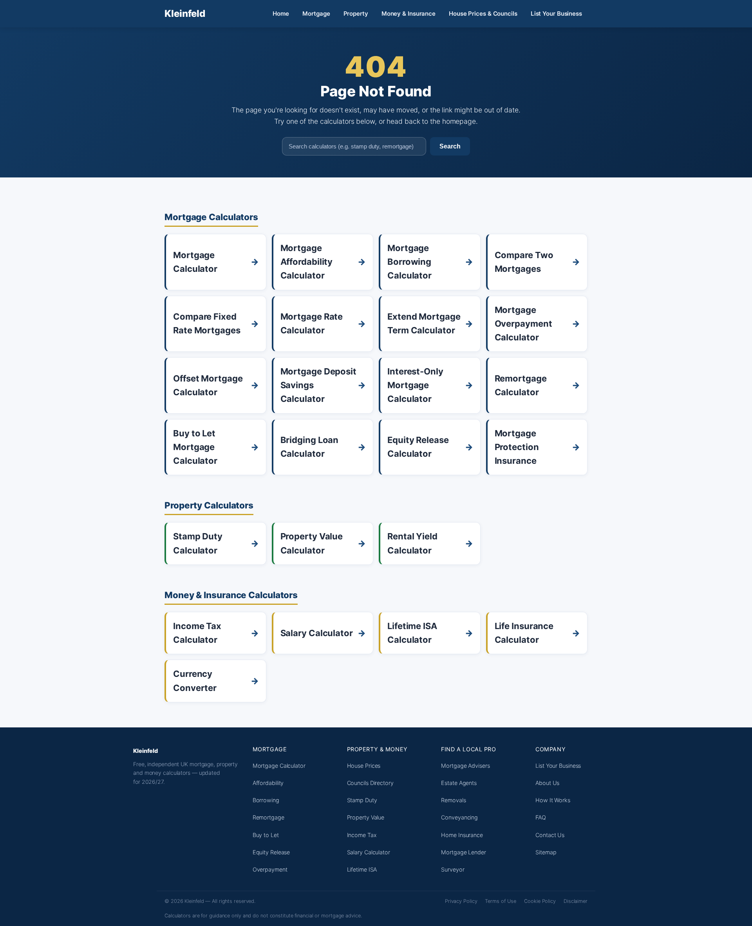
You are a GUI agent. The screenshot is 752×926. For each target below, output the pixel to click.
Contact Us (549, 835)
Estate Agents (459, 783)
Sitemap (545, 852)
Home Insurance (462, 835)
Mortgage (316, 13)
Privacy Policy (461, 901)
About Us (547, 783)
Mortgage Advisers (465, 765)
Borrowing (266, 800)
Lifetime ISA (362, 869)
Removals (453, 800)
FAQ (540, 817)
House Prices (364, 765)
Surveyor (452, 869)
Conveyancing (459, 817)
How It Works (552, 800)
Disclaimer (576, 901)
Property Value (366, 817)
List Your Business (556, 13)
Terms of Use (500, 901)
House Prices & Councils (483, 13)
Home (281, 13)
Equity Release (271, 852)
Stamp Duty (362, 800)
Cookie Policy (540, 901)
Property (355, 13)
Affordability (268, 783)
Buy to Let (266, 835)
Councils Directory (370, 783)
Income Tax (362, 835)
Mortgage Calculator (279, 765)
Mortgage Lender (463, 852)
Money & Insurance (408, 13)
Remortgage (268, 817)
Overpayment (270, 869)
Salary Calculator (368, 852)
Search (450, 146)
